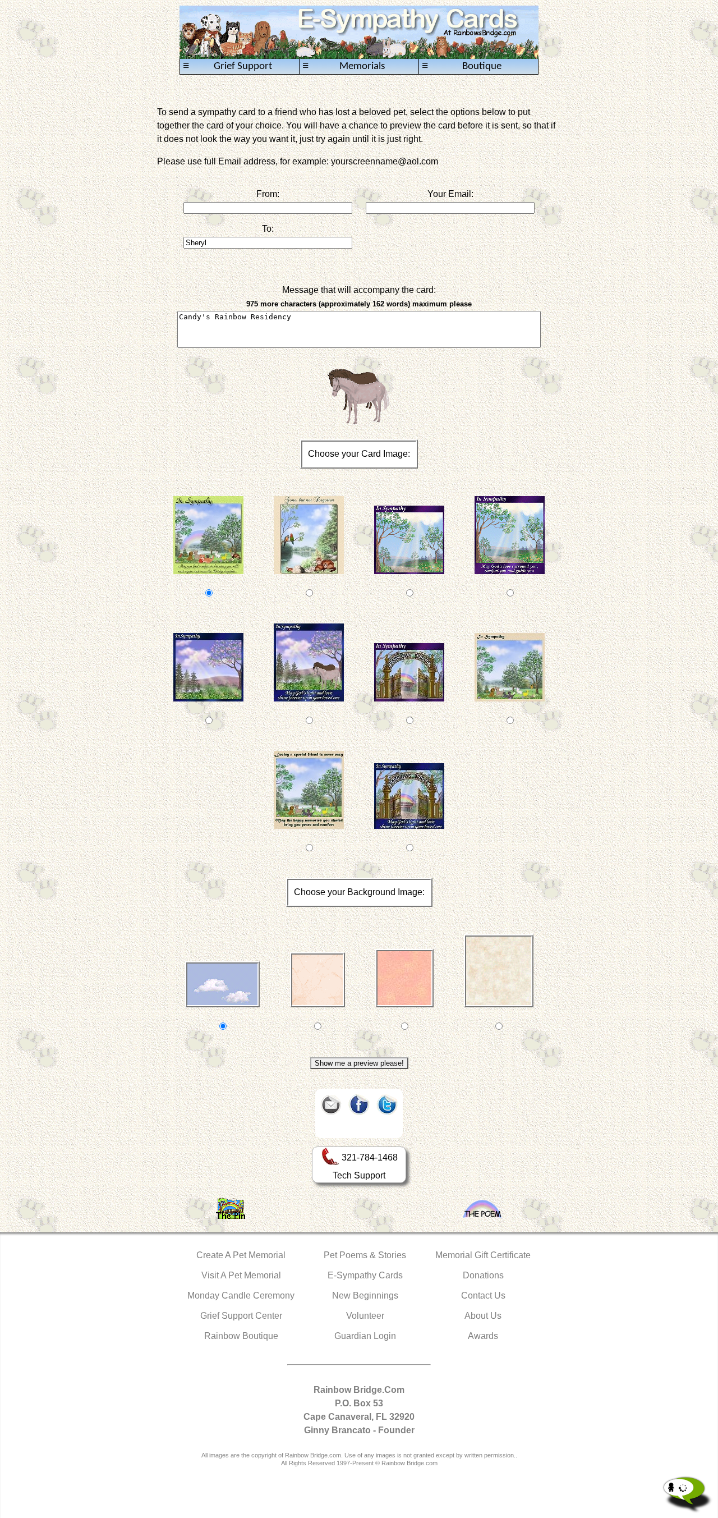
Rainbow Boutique (241, 1336)
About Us (482, 1315)
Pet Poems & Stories (365, 1255)
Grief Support (227, 66)
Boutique (461, 66)
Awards (483, 1336)
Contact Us (483, 1295)
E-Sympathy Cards (365, 1275)
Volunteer (365, 1315)
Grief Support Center (241, 1315)
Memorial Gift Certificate (483, 1255)
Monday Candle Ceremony (240, 1295)
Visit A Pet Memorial (241, 1275)
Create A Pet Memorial (241, 1255)
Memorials (343, 66)
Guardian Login (365, 1336)
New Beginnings (365, 1295)
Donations (483, 1275)
